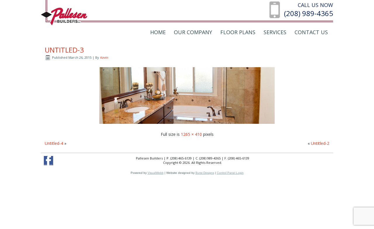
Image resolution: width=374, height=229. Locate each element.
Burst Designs (204, 172)
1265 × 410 (191, 134)
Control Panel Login (230, 172)
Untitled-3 (64, 50)
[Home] (64, 16)
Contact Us (311, 32)
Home (158, 32)
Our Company (193, 32)
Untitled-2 (320, 143)
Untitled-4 (54, 143)
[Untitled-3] (187, 125)
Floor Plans (237, 32)
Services (275, 32)
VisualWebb (156, 172)
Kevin (104, 57)
